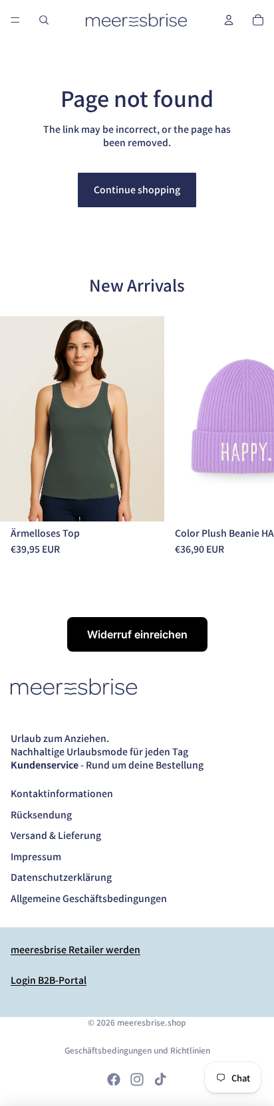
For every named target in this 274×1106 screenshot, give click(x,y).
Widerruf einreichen (137, 634)
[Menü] (15, 20)
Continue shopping (137, 189)
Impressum (36, 856)
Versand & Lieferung (56, 835)
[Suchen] (44, 20)
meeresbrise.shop (151, 1022)
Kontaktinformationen (62, 793)
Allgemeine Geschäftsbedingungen (89, 898)
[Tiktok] (160, 1079)
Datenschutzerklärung (61, 876)
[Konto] (228, 20)
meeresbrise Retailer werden (75, 949)
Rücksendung (41, 814)
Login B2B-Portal (48, 979)
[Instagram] (137, 1079)
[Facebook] (114, 1079)
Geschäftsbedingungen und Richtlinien (137, 1050)
